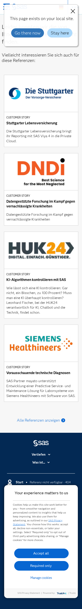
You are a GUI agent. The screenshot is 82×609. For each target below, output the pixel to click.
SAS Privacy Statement (28, 593)
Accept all (41, 553)
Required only (41, 566)
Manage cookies (41, 578)
